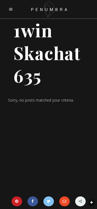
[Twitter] (48, 201)
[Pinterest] (17, 201)
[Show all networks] (80, 201)
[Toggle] (91, 202)
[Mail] (64, 201)
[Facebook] (32, 201)
